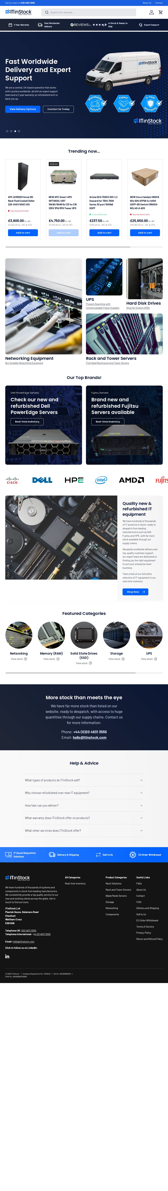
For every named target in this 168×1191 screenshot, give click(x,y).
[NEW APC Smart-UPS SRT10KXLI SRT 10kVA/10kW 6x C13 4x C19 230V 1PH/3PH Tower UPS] (64, 177)
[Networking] (18, 635)
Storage (116, 653)
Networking (19, 653)
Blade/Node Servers (116, 895)
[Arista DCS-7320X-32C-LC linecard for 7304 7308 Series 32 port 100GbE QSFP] (104, 177)
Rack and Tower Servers (118, 889)
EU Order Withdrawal (147, 920)
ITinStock (15, 974)
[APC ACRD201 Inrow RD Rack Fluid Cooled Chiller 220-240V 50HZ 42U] (23, 177)
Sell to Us (141, 914)
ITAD (138, 901)
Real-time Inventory (27, 421)
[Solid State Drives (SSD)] (84, 635)
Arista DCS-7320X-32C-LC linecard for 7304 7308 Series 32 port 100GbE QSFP (103, 202)
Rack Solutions (113, 883)
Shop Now (133, 592)
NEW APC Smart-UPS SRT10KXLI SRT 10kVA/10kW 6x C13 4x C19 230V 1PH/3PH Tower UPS (63, 202)
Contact (159, 2)
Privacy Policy (143, 932)
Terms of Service (145, 926)
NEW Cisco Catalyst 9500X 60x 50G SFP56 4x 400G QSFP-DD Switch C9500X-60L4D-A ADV (144, 202)
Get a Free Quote (20, 116)
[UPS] (149, 635)
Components (112, 914)
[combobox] (88, 12)
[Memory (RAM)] (51, 635)
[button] (160, 12)
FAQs (139, 883)
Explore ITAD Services (54, 116)
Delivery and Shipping (147, 908)
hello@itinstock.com (23, 941)
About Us (147, 2)
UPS (149, 653)
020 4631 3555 (28, 2)
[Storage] (116, 635)
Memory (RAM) (51, 653)
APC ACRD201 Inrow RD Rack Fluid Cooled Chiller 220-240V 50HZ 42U (21, 200)
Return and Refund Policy (149, 938)
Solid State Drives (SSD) (83, 655)
